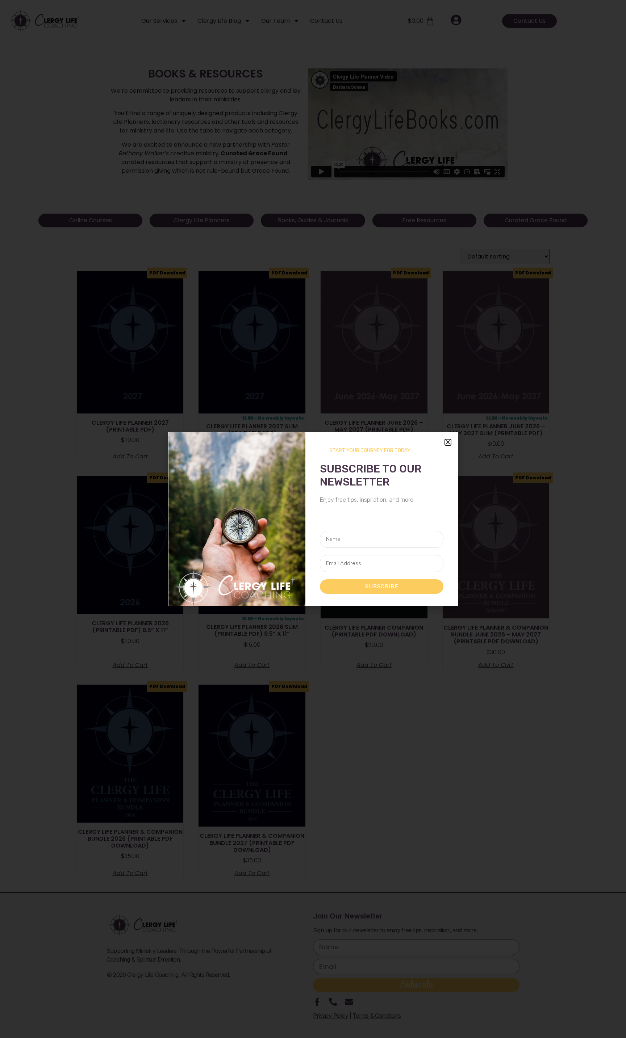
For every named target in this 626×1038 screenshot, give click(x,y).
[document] (313, 519)
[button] (448, 442)
